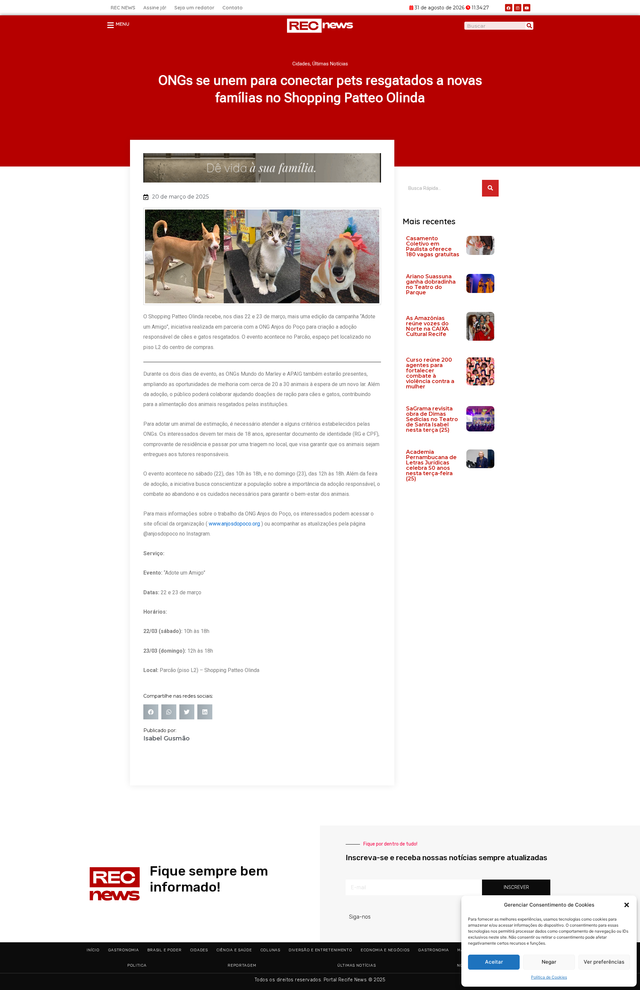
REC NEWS (123, 7)
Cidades (301, 64)
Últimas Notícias (330, 64)
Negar (549, 962)
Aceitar (494, 962)
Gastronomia (123, 950)
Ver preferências (604, 962)
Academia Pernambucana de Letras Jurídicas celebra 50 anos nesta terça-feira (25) (431, 465)
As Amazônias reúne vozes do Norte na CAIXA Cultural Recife (427, 326)
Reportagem (242, 965)
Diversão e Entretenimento (320, 950)
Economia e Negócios (385, 950)
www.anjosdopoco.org (234, 524)
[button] (626, 905)
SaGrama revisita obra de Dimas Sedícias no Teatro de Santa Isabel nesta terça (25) (432, 419)
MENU (122, 24)
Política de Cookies (549, 977)
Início (93, 950)
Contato (232, 7)
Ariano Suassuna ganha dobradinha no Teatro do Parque (431, 284)
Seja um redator (194, 7)
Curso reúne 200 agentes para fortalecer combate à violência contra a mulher (430, 373)
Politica (137, 965)
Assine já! (154, 7)
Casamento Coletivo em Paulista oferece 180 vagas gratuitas (432, 246)
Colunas (270, 950)
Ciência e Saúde (234, 950)
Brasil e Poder (164, 950)
